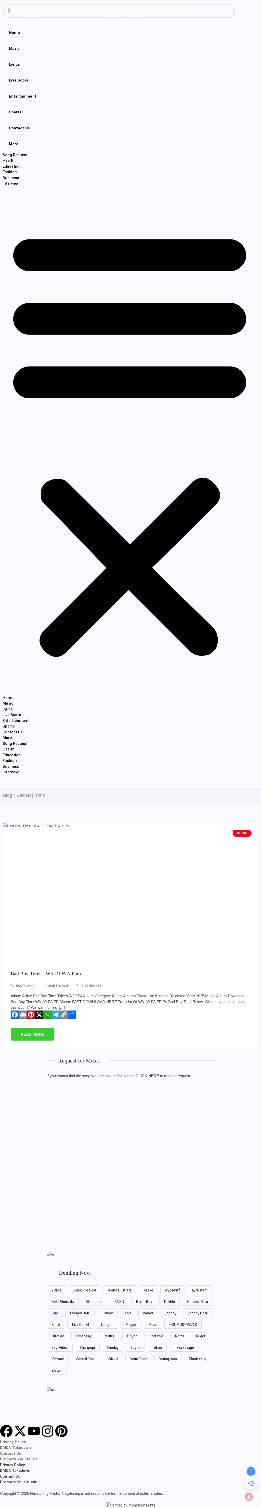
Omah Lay (84, 1336)
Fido (54, 1313)
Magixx (131, 1324)
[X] (39, 1015)
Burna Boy (144, 1301)
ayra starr (199, 1290)
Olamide (57, 1336)
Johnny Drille (198, 1313)
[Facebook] (15, 1015)
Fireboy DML (80, 1313)
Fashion (10, 172)
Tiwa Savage (184, 1347)
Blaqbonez (94, 1301)
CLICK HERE (147, 1076)
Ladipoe (107, 1324)
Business (11, 178)
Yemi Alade (138, 1358)
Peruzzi (109, 1336)
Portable (156, 1336)
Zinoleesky (197, 1358)
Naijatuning (25, 986)
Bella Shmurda (62, 1301)
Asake (148, 1290)
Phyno (132, 1336)
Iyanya (148, 1313)
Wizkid (113, 1358)
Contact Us (19, 128)
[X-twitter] (20, 1431)
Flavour (107, 1313)
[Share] (72, 1015)
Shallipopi (87, 1347)
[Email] (23, 1015)
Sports (15, 112)
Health (9, 160)
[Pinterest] (31, 1015)
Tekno (157, 1347)
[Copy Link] (64, 1015)
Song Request (15, 155)
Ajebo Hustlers (120, 1290)
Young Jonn (168, 1358)
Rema (179, 1336)
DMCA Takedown (15, 1447)
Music (14, 48)
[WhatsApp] (47, 1015)
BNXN (119, 1301)
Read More (32, 1034)
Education (12, 166)
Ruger (200, 1336)
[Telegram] (55, 1015)
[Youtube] (34, 1431)
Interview (11, 183)
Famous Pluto (197, 1301)
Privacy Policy (13, 1442)
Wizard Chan (86, 1358)
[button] (130, 440)
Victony (57, 1358)
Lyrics (14, 64)
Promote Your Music (19, 1459)
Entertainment (22, 96)
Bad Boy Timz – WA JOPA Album (46, 973)
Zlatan (56, 1370)
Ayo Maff (172, 1290)
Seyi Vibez (59, 1347)
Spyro (135, 1347)
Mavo (153, 1324)
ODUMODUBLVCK (183, 1324)
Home (14, 32)
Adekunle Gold (84, 1290)
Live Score (19, 80)
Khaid (55, 1324)
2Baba (56, 1290)
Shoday (113, 1347)
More (13, 144)
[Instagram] (47, 1431)
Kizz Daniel (80, 1324)
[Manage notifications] (249, 1497)
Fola (128, 1313)
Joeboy (170, 1313)
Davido (169, 1301)
